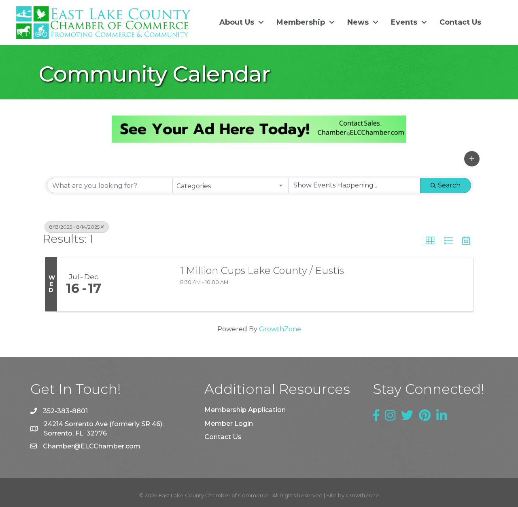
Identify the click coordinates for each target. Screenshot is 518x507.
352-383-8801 (65, 411)
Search (449, 185)
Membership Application (245, 410)
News (358, 22)
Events (404, 22)
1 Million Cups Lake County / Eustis (262, 270)
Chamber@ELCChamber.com (91, 446)
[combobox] (230, 185)
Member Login (228, 423)
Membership (300, 22)
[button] (472, 158)
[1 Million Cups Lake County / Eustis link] (141, 284)
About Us (236, 22)
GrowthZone (280, 329)
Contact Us (460, 22)
